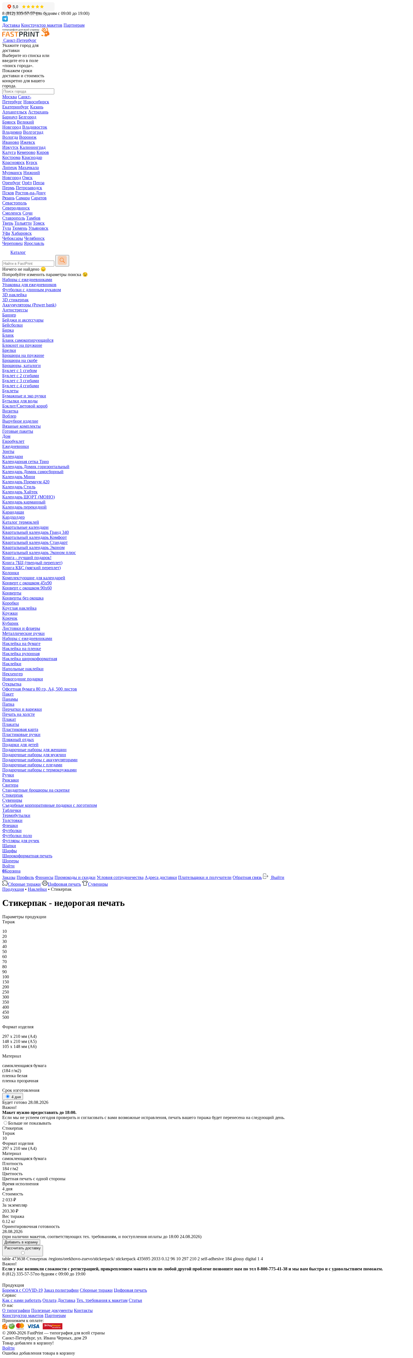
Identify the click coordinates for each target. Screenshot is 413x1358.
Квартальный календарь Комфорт (34, 537)
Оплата (49, 1300)
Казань (36, 106)
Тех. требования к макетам (102, 1300)
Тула (6, 228)
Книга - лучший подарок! (26, 557)
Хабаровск (21, 233)
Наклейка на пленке (21, 648)
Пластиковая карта (20, 729)
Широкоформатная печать (27, 855)
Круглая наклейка (19, 608)
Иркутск (10, 147)
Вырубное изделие (20, 421)
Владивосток (34, 127)
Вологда (10, 137)
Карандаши (13, 512)
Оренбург (11, 182)
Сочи (27, 213)
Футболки (12, 830)
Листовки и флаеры (21, 628)
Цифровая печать (64, 884)
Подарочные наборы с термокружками (39, 769)
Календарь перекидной (24, 507)
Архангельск (14, 112)
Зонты (8, 451)
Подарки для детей (20, 744)
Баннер (9, 315)
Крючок (9, 618)
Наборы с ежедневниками (27, 279)
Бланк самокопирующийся (27, 340)
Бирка (8, 330)
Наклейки (11, 663)
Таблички (11, 810)
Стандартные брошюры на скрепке (36, 790)
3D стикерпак (15, 299)
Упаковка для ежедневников (29, 284)
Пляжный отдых (18, 739)
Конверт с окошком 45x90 (27, 582)
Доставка (11, 25)
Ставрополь (13, 218)
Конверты (11, 593)
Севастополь (14, 202)
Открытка (11, 684)
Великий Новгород (18, 124)
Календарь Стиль (18, 486)
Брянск (9, 122)
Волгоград (33, 132)
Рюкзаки (10, 780)
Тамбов (33, 218)
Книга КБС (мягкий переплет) (31, 567)
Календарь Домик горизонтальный (35, 466)
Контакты (83, 1310)
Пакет (8, 694)
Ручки (8, 775)
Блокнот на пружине (22, 345)
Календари (12, 456)
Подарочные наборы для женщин (34, 749)
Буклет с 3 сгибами (20, 380)
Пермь (8, 187)
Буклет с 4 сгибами (20, 385)
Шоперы (10, 860)
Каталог (18, 252)
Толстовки (12, 820)
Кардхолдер (13, 517)
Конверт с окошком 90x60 (27, 587)
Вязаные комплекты (21, 426)
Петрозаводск (29, 187)
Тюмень (19, 228)
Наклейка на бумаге (21, 643)
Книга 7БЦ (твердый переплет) (32, 562)
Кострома (11, 157)
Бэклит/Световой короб (24, 406)
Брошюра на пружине (23, 355)
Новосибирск (36, 101)
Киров (43, 152)
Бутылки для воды (20, 400)
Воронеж (28, 137)
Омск (27, 177)
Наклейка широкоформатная (29, 658)
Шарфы (9, 850)
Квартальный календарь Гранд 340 (35, 532)
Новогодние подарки (22, 678)
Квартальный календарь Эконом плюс (39, 552)
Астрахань (38, 112)
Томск (39, 223)
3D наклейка (14, 294)
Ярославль (34, 243)
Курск (31, 162)
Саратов (39, 197)
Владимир (12, 132)
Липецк (9, 167)
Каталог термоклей (20, 522)
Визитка (10, 411)
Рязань (8, 197)
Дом (6, 436)
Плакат (9, 719)
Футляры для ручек (20, 840)
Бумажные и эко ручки (24, 395)
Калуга (9, 152)
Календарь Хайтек (20, 491)
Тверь (7, 223)
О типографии (16, 1310)
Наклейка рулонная (21, 653)
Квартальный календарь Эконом (33, 547)
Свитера (10, 785)
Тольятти (23, 223)
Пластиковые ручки (21, 734)
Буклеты (10, 390)
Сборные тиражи (24, 884)
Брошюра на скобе (19, 360)
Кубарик (10, 623)
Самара (23, 197)
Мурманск (12, 172)
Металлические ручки (23, 633)
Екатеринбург (15, 106)
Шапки (9, 845)
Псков (8, 192)
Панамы (10, 699)
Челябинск (34, 238)
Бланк (8, 335)
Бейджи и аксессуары (23, 320)
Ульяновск (38, 228)
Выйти (277, 877)
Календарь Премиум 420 (25, 481)
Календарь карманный (24, 502)
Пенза (38, 182)
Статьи (135, 1300)
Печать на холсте (18, 714)
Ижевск (27, 142)
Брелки (9, 350)
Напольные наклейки (23, 668)
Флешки (10, 825)
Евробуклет (13, 441)
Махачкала (28, 167)
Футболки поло (17, 835)
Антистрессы (15, 309)
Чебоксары (12, 238)
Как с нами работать (21, 1300)
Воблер (9, 416)
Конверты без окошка (23, 598)
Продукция (13, 889)
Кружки (10, 613)
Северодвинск (16, 208)
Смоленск (11, 213)
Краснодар (32, 157)
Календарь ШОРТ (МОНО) (28, 497)
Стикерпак (12, 795)
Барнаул (9, 117)
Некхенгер (12, 673)
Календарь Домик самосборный (32, 471)
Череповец (12, 243)
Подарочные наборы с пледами (32, 764)
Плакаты (10, 724)
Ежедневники (15, 446)
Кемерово (26, 152)
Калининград (33, 147)
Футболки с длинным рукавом (31, 289)
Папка (8, 704)
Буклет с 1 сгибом (19, 370)
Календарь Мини (18, 476)
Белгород (27, 117)
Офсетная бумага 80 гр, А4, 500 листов (39, 689)
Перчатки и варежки (22, 709)
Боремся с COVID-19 (22, 1290)
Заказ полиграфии (61, 1290)
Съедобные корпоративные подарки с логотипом (49, 805)
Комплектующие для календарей (33, 577)
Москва (9, 96)
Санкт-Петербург (16, 99)
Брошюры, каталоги (21, 365)
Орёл (27, 182)
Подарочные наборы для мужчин (34, 754)
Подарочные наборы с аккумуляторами (40, 759)
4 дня (15, 1097)
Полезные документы (52, 1310)
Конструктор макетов (41, 25)
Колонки (10, 572)
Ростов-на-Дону (30, 192)
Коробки (10, 603)
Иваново (10, 142)
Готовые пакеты (17, 431)
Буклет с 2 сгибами (20, 375)
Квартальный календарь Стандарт (35, 542)
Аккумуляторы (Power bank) (29, 304)
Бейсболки (12, 325)
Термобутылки (16, 815)
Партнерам (74, 25)
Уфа (6, 233)
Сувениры (12, 800)
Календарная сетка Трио (25, 461)
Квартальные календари (25, 527)
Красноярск (13, 162)
